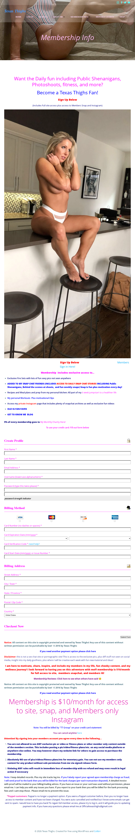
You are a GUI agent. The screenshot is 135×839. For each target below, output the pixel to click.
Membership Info (79, 17)
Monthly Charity (105, 17)
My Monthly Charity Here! (53, 422)
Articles (43, 17)
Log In (30, 17)
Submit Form (126, 637)
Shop (122, 17)
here (79, 733)
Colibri (97, 831)
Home (18, 17)
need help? (34, 544)
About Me (58, 17)
